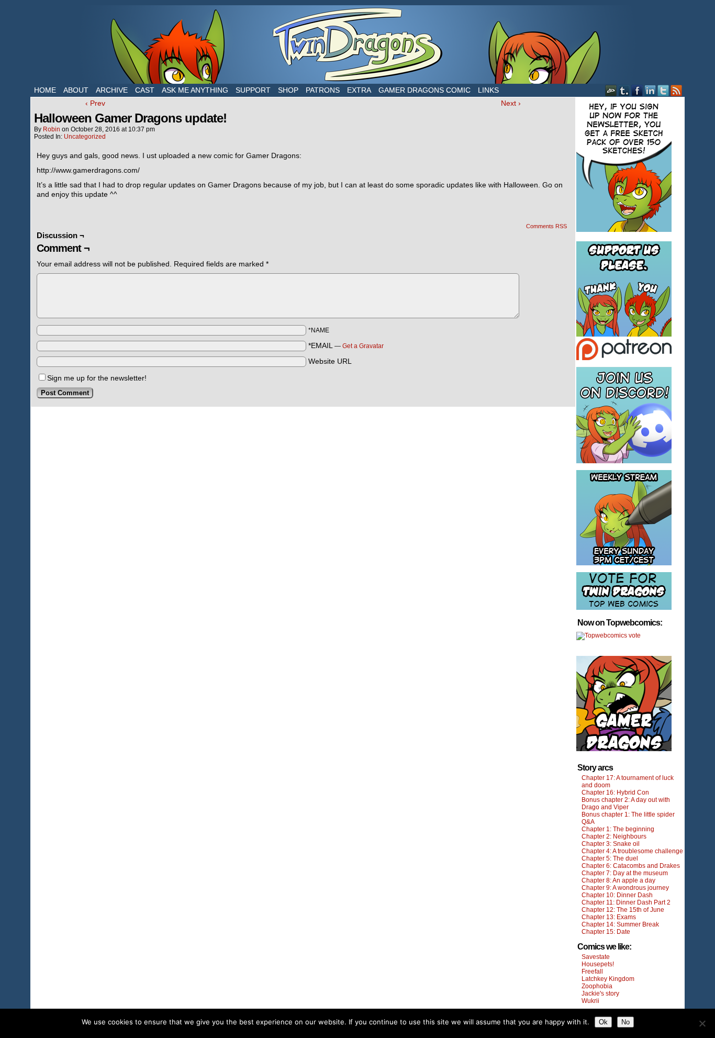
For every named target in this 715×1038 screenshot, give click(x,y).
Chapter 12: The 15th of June (623, 909)
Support (253, 90)
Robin (51, 129)
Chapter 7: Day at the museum (625, 873)
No (625, 1022)
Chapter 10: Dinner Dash (617, 895)
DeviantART (611, 90)
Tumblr (624, 90)
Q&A (588, 821)
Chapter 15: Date (606, 931)
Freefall (592, 971)
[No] (702, 1023)
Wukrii (590, 1000)
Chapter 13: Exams (609, 917)
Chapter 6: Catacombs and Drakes (631, 865)
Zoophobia (597, 986)
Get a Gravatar (363, 346)
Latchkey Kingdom (608, 979)
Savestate (596, 957)
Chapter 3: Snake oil (611, 843)
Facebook (637, 90)
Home (45, 90)
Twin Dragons (357, 44)
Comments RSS (546, 226)
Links (488, 90)
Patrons (323, 90)
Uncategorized (85, 136)
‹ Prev (95, 103)
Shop (288, 90)
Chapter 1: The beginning (618, 829)
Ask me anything (195, 90)
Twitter (663, 90)
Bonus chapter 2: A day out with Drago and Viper (626, 803)
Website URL (330, 361)
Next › (511, 103)
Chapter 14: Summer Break (620, 924)
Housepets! (598, 964)
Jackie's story (600, 993)
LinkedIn (650, 90)
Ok (603, 1022)
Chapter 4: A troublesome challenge (632, 851)
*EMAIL (346, 345)
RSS (676, 90)
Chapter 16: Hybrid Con (615, 792)
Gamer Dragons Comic (424, 90)
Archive (112, 90)
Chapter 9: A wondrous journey (625, 887)
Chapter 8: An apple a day (618, 880)
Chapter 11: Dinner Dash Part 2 (626, 902)
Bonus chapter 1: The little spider (628, 814)
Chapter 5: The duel (610, 858)
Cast (144, 90)
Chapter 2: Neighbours (614, 836)
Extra (359, 90)
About (75, 90)
